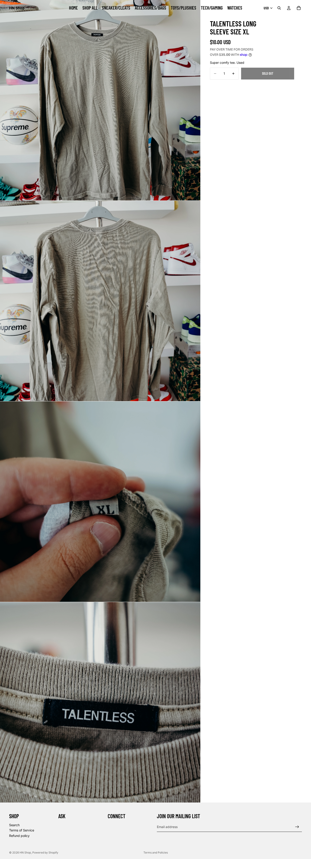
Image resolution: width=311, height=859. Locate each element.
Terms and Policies (155, 852)
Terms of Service (21, 830)
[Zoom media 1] (100, 100)
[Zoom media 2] (100, 301)
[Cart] (299, 8)
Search (14, 825)
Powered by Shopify (45, 852)
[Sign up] (297, 827)
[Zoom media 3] (100, 501)
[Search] (279, 8)
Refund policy (19, 836)
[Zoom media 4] (100, 702)
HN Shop (25, 852)
